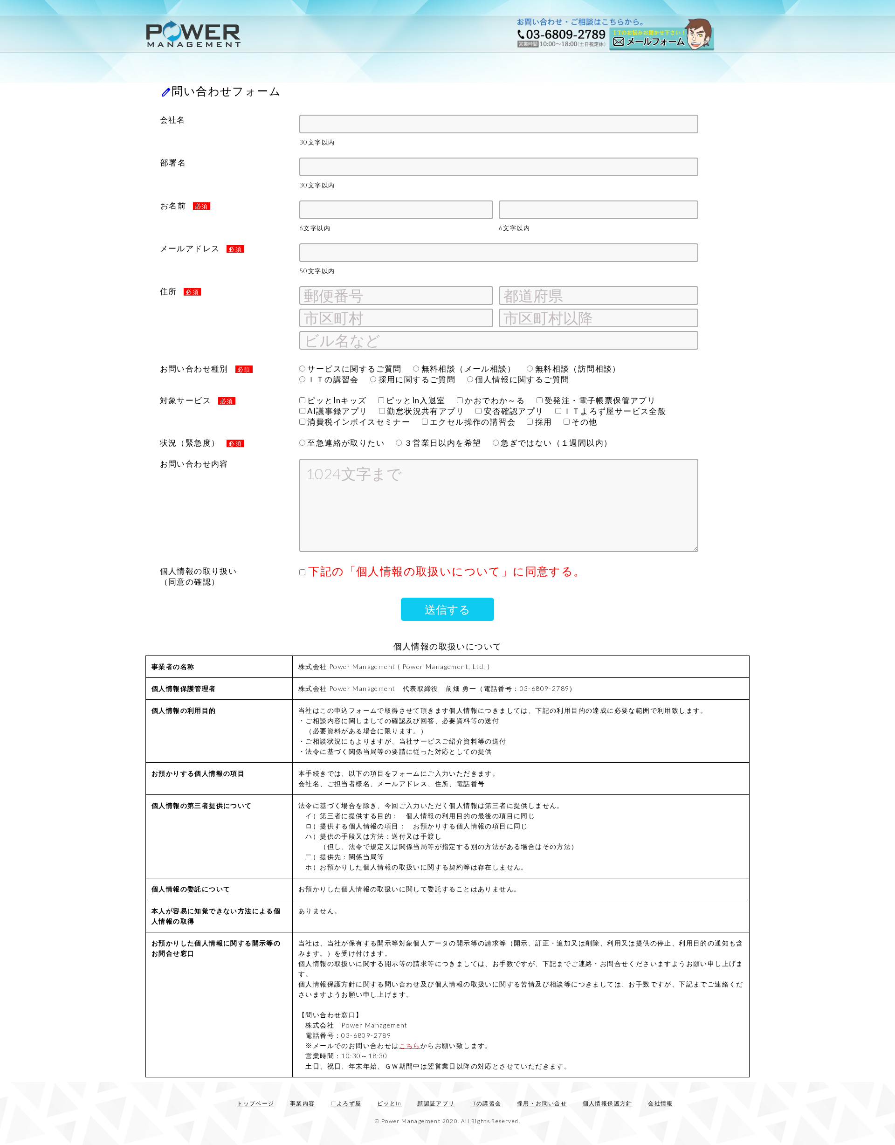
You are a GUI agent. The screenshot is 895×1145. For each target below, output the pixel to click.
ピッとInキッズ (336, 400)
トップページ (255, 1103)
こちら (409, 1045)
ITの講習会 (485, 1103)
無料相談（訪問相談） (576, 368)
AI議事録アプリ (336, 411)
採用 (542, 422)
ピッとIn (389, 1103)
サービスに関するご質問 (353, 368)
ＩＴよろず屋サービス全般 (613, 411)
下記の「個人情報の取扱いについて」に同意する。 (445, 571)
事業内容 (302, 1103)
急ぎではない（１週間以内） (556, 443)
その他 (584, 422)
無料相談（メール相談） (467, 368)
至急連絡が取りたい (345, 443)
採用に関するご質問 (415, 379)
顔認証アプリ (435, 1103)
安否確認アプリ (513, 411)
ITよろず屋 (345, 1103)
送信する (447, 609)
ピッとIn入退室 (415, 400)
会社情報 (660, 1103)
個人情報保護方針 (608, 1103)
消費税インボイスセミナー (357, 422)
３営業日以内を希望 (441, 443)
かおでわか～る (494, 400)
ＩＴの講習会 (332, 379)
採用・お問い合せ (542, 1103)
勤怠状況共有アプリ (424, 411)
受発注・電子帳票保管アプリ (599, 400)
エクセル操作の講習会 (472, 422)
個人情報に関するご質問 (521, 379)
